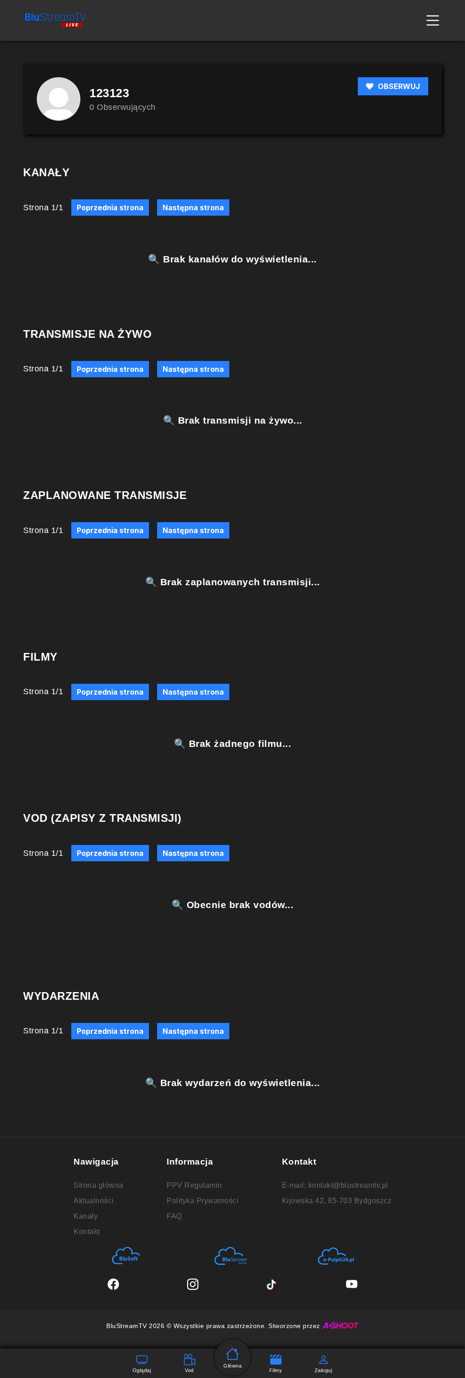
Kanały (86, 1216)
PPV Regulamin (194, 1185)
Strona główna (99, 1185)
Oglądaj (142, 1370)
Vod (189, 1370)
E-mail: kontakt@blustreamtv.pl (335, 1185)
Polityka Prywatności (202, 1201)
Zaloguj (323, 1370)
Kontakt (87, 1231)
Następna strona (193, 207)
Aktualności (94, 1201)
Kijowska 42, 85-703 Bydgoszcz (337, 1201)
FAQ (174, 1216)
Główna (232, 1365)
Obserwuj (399, 86)
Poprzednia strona (110, 207)
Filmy (275, 1370)
